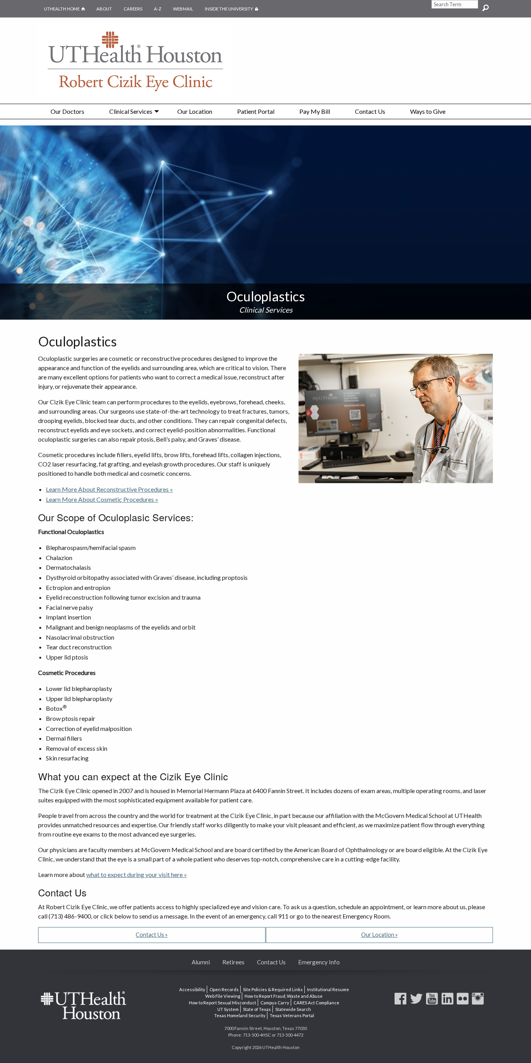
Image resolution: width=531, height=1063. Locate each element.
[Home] (135, 59)
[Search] (485, 4)
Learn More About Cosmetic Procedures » (102, 499)
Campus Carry (274, 1002)
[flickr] (464, 1002)
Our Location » (379, 934)
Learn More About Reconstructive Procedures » (109, 489)
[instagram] (479, 1002)
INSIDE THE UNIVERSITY (234, 8)
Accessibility (192, 989)
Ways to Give (427, 111)
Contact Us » (152, 934)
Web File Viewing (222, 996)
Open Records (224, 989)
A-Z (157, 8)
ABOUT (104, 8)
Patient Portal (255, 111)
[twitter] (417, 1002)
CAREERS (133, 8)
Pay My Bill (314, 111)
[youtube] (433, 1002)
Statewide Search (293, 1008)
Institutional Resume (328, 989)
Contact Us (370, 111)
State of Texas (257, 1008)
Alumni (201, 962)
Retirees (233, 962)
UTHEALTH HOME (62, 8)
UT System (228, 1008)
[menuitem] (67, 111)
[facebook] (402, 1002)
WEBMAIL (183, 8)
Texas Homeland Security (240, 1015)
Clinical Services (130, 111)
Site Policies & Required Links (273, 989)
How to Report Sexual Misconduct (222, 1002)
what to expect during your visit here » (136, 874)
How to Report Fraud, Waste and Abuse (284, 996)
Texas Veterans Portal (292, 1015)
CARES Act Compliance (316, 1002)
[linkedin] (449, 1002)
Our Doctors (67, 111)
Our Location (194, 111)
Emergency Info (319, 962)
